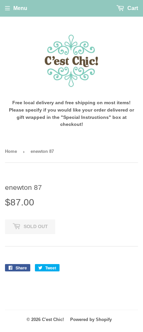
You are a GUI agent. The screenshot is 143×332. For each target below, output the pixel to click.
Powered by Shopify (91, 319)
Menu (20, 8)
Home (11, 151)
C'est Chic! (53, 319)
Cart (132, 8)
